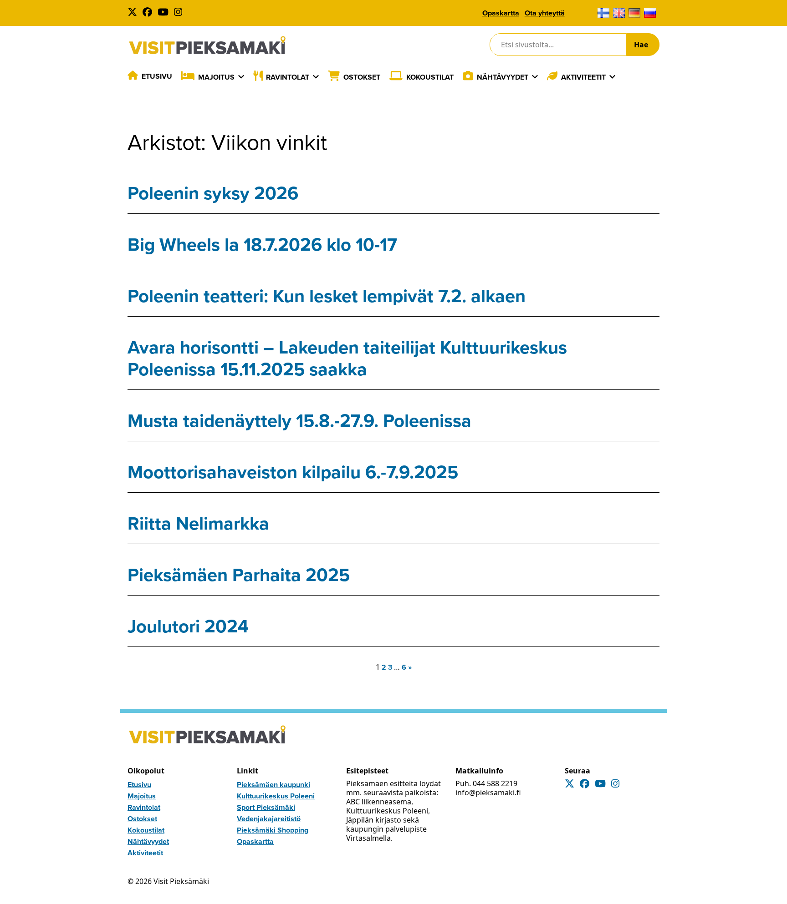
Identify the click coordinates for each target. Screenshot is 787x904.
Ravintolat (287, 77)
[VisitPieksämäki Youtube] (165, 13)
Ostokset (361, 77)
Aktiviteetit (583, 77)
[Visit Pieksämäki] (207, 45)
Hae (641, 45)
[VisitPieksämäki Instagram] (180, 13)
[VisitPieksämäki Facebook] (149, 13)
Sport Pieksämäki (266, 807)
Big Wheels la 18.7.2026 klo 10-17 (262, 244)
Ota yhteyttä (545, 13)
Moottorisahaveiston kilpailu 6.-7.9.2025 (293, 472)
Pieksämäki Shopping (272, 830)
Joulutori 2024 (188, 626)
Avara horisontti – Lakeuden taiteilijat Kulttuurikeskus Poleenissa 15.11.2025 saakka (347, 358)
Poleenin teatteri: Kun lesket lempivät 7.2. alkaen (327, 296)
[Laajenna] (241, 77)
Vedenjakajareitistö (269, 818)
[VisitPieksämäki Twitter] (134, 13)
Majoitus (216, 77)
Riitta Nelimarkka (198, 523)
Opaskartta (500, 13)
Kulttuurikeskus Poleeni (276, 796)
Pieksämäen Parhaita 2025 (239, 574)
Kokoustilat (430, 77)
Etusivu (157, 76)
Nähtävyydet (502, 77)
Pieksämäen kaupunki (273, 784)
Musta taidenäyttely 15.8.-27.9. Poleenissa (299, 420)
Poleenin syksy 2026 (213, 193)
